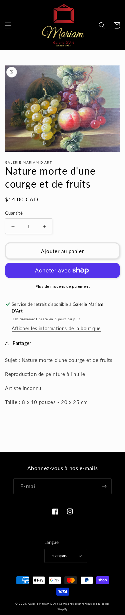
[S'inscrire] (104, 486)
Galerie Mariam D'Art (43, 603)
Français (59, 555)
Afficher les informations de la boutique (56, 328)
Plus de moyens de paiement (62, 286)
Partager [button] (22, 343)
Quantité (14, 213)
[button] (8, 25)
